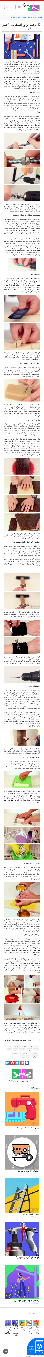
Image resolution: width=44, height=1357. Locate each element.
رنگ (34, 686)
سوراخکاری (34, 1053)
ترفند (9, 86)
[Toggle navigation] (19, 7)
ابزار (14, 62)
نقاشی (22, 1050)
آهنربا (31, 542)
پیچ (10, 101)
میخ (32, 274)
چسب (35, 246)
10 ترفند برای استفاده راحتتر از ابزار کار (23, 17)
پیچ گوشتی (25, 657)
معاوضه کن (10, 6)
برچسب (16, 1053)
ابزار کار (35, 1057)
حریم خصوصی (18, 1356)
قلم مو (30, 870)
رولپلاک (20, 219)
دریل (21, 125)
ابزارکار (39, 17)
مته (32, 224)
